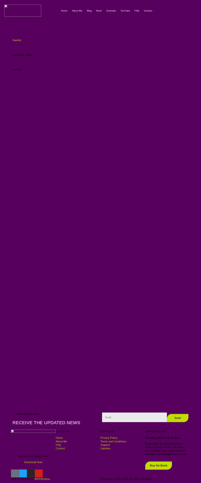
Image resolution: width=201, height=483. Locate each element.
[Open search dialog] (173, 11)
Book (99, 10)
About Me (77, 10)
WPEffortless (42, 479)
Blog (89, 10)
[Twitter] (23, 473)
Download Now (33, 462)
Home (64, 10)
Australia (111, 10)
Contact (148, 10)
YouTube (125, 10)
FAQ (137, 10)
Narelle (17, 40)
